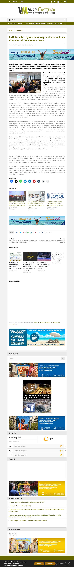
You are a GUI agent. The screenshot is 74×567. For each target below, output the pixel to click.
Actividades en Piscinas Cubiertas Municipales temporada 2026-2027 (15, 266)
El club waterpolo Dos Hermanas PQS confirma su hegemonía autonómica (28, 521)
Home (11, 30)
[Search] (63, 358)
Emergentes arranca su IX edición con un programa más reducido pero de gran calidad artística (23, 240)
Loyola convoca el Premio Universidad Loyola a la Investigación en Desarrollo (55, 203)
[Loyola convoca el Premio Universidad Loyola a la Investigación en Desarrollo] (55, 196)
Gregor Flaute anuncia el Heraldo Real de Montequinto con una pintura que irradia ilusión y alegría (58, 257)
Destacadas (19, 30)
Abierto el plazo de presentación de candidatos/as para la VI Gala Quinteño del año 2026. (29, 267)
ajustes (21, 565)
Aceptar (39, 563)
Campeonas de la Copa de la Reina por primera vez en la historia (43, 266)
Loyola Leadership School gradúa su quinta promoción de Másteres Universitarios (17, 203)
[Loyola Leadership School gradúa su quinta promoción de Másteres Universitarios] (17, 196)
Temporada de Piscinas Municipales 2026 (20, 506)
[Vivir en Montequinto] (37, 10)
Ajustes (61, 563)
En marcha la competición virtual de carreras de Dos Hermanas (52, 240)
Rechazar (50, 563)
